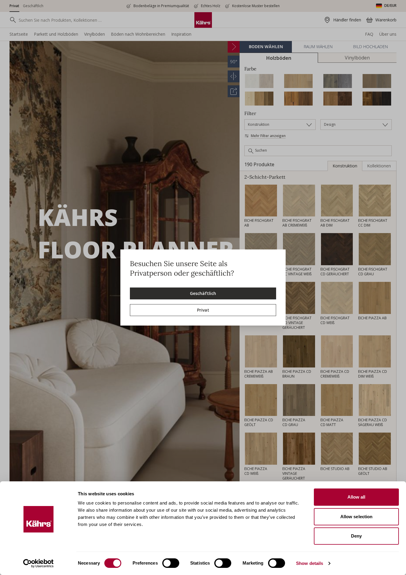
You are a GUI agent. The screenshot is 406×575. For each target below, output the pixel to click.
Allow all (356, 496)
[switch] (170, 563)
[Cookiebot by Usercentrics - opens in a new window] (38, 563)
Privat (203, 310)
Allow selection (356, 516)
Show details (309, 563)
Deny (356, 535)
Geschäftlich (203, 293)
